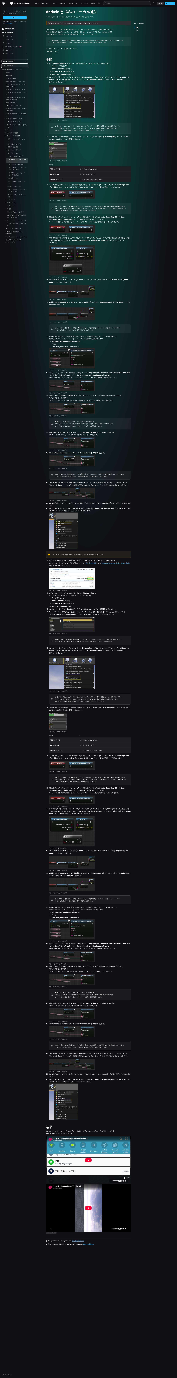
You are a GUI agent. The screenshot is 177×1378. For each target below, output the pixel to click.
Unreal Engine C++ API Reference (16, 237)
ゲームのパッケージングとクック (16, 220)
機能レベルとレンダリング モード (17, 140)
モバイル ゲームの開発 (13, 136)
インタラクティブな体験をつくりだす (16, 93)
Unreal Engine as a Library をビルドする (17, 126)
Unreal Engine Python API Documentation (13, 241)
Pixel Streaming (11, 203)
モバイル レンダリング (14, 150)
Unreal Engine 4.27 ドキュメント (12, 69)
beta (47, 1232)
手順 (137, 27)
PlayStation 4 (11, 206)
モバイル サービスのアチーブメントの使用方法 (17, 168)
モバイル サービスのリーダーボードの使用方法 (17, 174)
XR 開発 (9, 209)
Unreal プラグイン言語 (14, 186)
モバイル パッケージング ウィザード (17, 182)
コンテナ (9, 130)
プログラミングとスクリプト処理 (15, 89)
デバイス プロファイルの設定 (15, 212)
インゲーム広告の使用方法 (16, 156)
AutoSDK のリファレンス (14, 122)
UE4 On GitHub (91, 563)
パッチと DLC (11, 200)
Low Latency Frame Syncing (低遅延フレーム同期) (16, 216)
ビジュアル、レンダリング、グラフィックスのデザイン (16, 85)
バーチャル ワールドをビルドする (15, 81)
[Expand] (4, 72)
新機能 (7, 72)
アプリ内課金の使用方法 (16, 164)
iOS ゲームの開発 (13, 147)
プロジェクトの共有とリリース (15, 118)
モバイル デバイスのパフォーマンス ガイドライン (17, 190)
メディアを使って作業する (13, 105)
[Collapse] (4, 118)
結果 (137, 30)
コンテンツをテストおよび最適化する (16, 114)
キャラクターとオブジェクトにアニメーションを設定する (16, 98)
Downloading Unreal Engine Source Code (116, 563)
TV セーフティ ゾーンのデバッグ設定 (16, 224)
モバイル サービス (13, 153)
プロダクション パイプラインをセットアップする (16, 109)
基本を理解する (10, 75)
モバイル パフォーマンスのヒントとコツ (17, 196)
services (53, 1232)
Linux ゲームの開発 (12, 133)
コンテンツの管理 (11, 78)
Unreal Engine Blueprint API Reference (14, 232)
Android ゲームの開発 (14, 144)
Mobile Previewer (13, 178)
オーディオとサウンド (12, 102)
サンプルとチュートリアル (13, 228)
